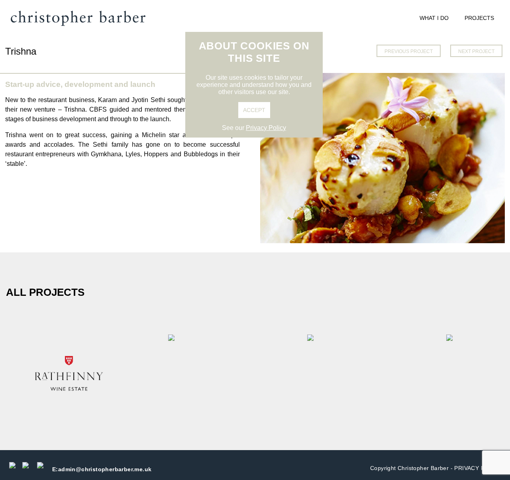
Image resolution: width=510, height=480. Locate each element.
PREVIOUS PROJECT (408, 51)
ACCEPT (254, 110)
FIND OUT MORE (69, 375)
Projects (479, 18)
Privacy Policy (266, 127)
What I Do (434, 18)
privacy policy (478, 468)
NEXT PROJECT (476, 51)
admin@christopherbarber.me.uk (101, 469)
